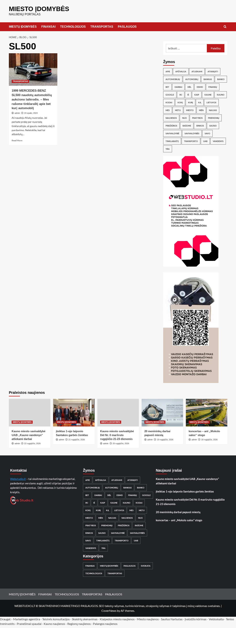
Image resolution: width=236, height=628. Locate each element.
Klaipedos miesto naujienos (117, 619)
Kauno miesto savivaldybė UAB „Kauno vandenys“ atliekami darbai (28, 435)
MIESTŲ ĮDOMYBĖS (23, 26)
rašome (187, 125)
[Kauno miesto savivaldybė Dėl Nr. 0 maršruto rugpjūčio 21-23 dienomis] (118, 412)
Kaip (196, 94)
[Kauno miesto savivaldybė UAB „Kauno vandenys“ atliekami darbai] (29, 412)
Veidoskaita (216, 619)
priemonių (213, 118)
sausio (213, 125)
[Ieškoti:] (186, 48)
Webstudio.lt (18, 478)
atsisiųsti (213, 71)
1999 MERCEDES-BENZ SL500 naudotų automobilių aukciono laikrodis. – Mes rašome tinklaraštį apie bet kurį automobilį (32, 99)
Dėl (189, 87)
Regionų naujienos (79, 623)
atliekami (197, 71)
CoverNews (108, 610)
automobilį (191, 79)
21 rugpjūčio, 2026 (76, 439)
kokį (180, 102)
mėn (201, 110)
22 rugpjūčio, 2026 (32, 443)
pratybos (197, 118)
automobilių (173, 79)
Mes (168, 110)
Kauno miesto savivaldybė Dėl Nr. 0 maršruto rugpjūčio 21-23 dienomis (117, 435)
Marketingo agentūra (26, 619)
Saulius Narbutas (172, 619)
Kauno (220, 94)
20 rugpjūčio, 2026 (121, 443)
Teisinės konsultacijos (56, 619)
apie (168, 71)
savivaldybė (172, 133)
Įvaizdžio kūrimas (195, 619)
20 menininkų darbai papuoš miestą (178, 512)
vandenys (218, 141)
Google (170, 94)
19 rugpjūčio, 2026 (165, 439)
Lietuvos (211, 102)
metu (178, 110)
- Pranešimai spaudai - (29, 623)
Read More (17, 140)
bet (167, 87)
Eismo (200, 87)
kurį (190, 102)
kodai (169, 102)
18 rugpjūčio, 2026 (209, 439)
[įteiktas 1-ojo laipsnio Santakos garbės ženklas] (74, 412)
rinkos (200, 125)
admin (17, 113)
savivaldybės (192, 133)
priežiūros (171, 125)
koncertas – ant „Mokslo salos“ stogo (179, 520)
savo (207, 133)
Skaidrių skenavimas (85, 619)
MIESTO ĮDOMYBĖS (39, 8)
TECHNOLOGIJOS (73, 26)
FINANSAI (48, 26)
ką (199, 102)
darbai (178, 87)
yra (168, 149)
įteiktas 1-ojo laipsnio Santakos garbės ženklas (185, 491)
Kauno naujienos (54, 623)
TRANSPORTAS (101, 26)
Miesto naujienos (148, 619)
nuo (184, 118)
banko (221, 79)
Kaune (207, 94)
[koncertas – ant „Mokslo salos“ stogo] (206, 412)
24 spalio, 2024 (31, 113)
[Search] (225, 27)
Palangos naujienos (105, 623)
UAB (205, 141)
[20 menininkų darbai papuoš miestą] (162, 412)
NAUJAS (213, 110)
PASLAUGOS (127, 26)
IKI (180, 94)
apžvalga (180, 71)
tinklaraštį (172, 141)
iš (188, 94)
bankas (208, 79)
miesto (190, 110)
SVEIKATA (145, 566)
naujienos (171, 118)
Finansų (212, 87)
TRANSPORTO (191, 141)
